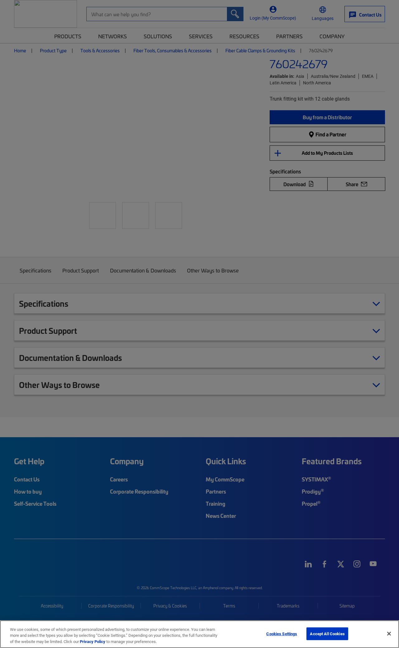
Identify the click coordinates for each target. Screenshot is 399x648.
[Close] (389, 634)
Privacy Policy (92, 641)
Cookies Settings (281, 633)
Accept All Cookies (327, 633)
